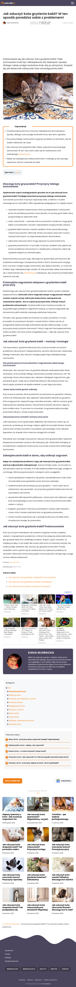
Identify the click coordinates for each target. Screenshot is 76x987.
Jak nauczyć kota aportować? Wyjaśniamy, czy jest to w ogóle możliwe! (37, 816)
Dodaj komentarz (12, 781)
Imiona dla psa (12, 969)
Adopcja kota (15, 695)
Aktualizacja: (40, 24)
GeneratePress (46, 984)
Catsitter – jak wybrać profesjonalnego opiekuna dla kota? (61, 816)
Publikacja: (40, 22)
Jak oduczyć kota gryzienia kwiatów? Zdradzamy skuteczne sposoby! (37, 877)
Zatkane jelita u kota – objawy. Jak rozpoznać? (26, 745)
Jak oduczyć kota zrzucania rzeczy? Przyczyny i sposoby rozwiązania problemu (12, 877)
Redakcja (22, 980)
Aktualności (9, 951)
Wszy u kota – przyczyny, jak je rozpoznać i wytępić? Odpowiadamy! (34, 739)
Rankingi (8, 958)
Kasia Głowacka (13, 23)
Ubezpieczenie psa (11, 961)
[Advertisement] (38, 42)
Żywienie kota (15, 724)
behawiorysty (24, 154)
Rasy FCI (43, 969)
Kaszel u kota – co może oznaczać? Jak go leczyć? (27, 751)
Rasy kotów (14, 713)
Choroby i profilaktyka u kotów (22, 698)
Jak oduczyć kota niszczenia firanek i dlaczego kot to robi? (62, 907)
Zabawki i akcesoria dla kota (21, 720)
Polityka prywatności (50, 980)
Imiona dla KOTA (29, 969)
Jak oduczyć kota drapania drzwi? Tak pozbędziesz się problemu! (12, 907)
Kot (9, 688)
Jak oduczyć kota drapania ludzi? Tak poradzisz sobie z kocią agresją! (12, 847)
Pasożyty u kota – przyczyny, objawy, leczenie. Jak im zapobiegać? (34, 763)
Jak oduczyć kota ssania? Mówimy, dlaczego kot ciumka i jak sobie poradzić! (62, 877)
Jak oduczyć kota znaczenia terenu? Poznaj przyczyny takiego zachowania (62, 847)
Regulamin (38, 980)
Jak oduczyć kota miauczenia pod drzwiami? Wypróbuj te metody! (37, 907)
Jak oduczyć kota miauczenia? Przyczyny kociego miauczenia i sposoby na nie (38, 847)
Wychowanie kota (17, 691)
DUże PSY (65, 969)
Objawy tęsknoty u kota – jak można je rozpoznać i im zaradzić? (12, 816)
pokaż (17, 172)
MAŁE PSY (54, 969)
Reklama (30, 980)
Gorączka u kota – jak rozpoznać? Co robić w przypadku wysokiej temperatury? (39, 757)
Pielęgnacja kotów (17, 706)
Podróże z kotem (16, 709)
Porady (7, 954)
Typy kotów (14, 717)
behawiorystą (30, 273)
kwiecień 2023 (14, 562)
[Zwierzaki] (8, 3)
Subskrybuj (66, 781)
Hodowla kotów (16, 702)
